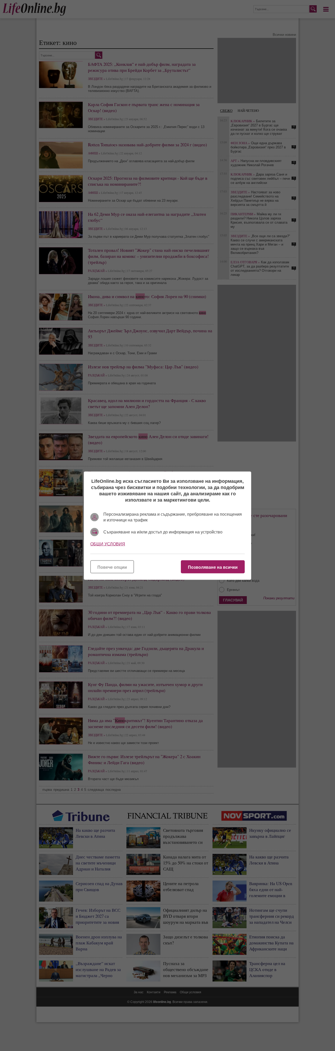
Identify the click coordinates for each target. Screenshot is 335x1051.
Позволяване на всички (213, 567)
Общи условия (107, 544)
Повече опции (112, 567)
